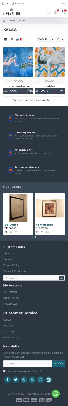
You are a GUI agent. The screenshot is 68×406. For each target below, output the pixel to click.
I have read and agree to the (26, 371)
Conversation (44, 224)
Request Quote (6, 90)
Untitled (49, 86)
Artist (12, 20)
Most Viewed (12, 186)
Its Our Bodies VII (18, 86)
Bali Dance (11, 224)
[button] (32, 237)
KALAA (18, 81)
